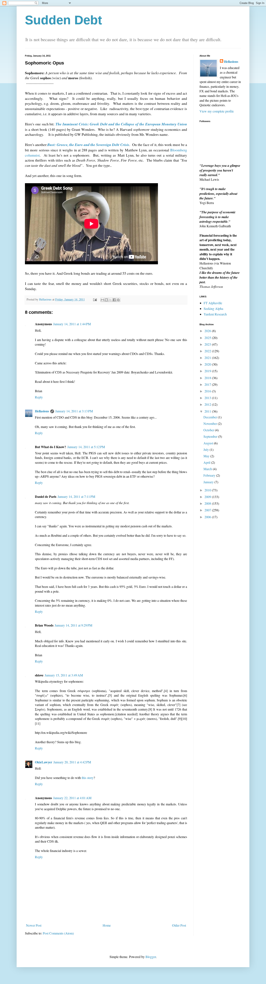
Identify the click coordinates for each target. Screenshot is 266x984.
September (210, 436)
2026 (208, 331)
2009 (208, 496)
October (209, 430)
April (207, 462)
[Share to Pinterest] (118, 300)
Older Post (179, 925)
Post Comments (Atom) (58, 933)
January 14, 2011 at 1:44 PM (72, 324)
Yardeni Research (215, 314)
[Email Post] (95, 299)
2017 (208, 384)
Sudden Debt (63, 20)
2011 (208, 411)
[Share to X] (110, 300)
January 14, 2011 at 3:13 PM (74, 411)
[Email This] (102, 300)
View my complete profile (217, 111)
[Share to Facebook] (114, 300)
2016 (208, 391)
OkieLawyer (43, 762)
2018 (208, 378)
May (206, 456)
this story (88, 777)
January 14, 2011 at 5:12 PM (86, 447)
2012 (208, 404)
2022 (208, 351)
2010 (208, 490)
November (210, 423)
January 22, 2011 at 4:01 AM (72, 798)
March (208, 469)
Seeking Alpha (213, 308)
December (210, 417)
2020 (208, 364)
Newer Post (33, 925)
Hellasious (42, 411)
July (206, 449)
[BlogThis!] (106, 300)
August (208, 443)
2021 (208, 357)
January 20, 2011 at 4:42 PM (72, 762)
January (208, 482)
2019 (208, 371)
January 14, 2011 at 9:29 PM (73, 625)
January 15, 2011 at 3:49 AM (64, 675)
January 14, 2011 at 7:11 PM (76, 496)
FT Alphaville (213, 303)
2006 (208, 517)
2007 (208, 510)
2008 (208, 503)
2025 (208, 337)
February (209, 475)
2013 (208, 398)
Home (107, 925)
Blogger (150, 956)
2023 (208, 344)
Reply (39, 397)
